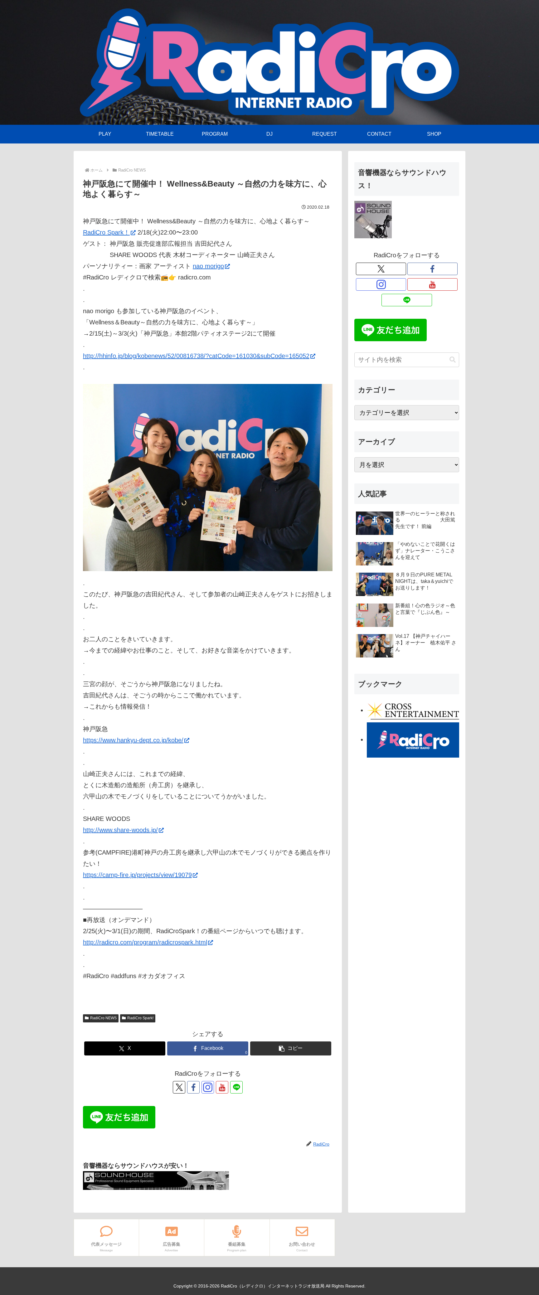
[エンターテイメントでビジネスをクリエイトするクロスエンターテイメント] (413, 710)
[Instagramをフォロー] (208, 1087)
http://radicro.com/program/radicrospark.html (145, 942)
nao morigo (208, 266)
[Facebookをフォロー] (193, 1087)
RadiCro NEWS (103, 1018)
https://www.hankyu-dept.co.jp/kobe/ (133, 740)
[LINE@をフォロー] (236, 1087)
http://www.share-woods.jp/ (120, 830)
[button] (290, 1048)
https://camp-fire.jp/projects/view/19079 (137, 874)
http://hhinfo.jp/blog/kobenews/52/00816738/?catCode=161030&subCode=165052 (196, 355)
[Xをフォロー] (179, 1087)
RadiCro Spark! (140, 1018)
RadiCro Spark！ (106, 232)
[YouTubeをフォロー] (222, 1087)
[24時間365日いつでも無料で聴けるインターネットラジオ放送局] (413, 739)
